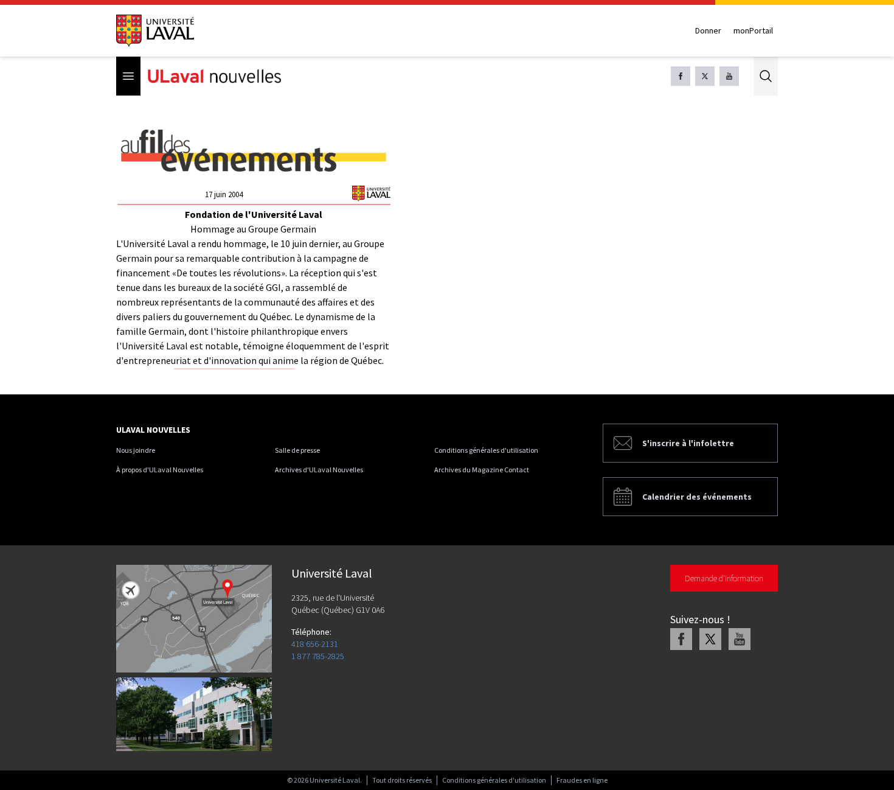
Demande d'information (724, 578)
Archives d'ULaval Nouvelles (319, 469)
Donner (708, 30)
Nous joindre (135, 450)
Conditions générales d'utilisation (486, 450)
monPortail (753, 30)
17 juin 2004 (224, 194)
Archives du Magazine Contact (481, 469)
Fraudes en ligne (582, 780)
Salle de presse (297, 450)
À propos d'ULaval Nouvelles (159, 469)
